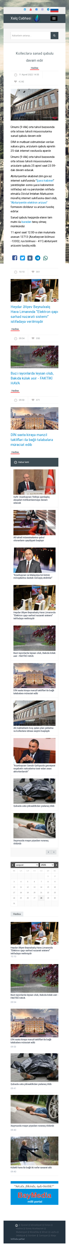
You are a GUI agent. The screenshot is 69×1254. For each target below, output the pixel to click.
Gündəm (32, 1235)
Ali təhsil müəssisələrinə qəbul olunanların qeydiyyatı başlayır (28, 539)
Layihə (53, 1232)
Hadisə (34, 68)
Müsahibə (34, 1232)
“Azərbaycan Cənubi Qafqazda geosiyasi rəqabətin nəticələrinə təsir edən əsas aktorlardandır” (34, 768)
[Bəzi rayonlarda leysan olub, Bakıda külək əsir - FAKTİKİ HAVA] (34, 358)
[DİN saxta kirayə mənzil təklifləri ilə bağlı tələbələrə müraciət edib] (34, 419)
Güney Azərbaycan (34, 1228)
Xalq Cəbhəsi (21, 18)
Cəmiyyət (43, 1235)
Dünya (47, 1225)
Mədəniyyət (21, 1232)
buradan (27, 222)
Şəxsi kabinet (45, 180)
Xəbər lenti (23, 462)
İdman (45, 1232)
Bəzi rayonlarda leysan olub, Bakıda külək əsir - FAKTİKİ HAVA (32, 378)
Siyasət (24, 1225)
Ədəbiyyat (20, 1235)
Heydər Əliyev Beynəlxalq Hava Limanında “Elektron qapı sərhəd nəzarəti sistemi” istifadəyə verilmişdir (34, 314)
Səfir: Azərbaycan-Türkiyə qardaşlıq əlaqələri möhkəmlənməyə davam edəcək (31, 500)
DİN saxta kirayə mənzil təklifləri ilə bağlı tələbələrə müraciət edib (32, 440)
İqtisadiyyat (36, 1225)
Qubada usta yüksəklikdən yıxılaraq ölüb (33, 806)
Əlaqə (53, 1235)
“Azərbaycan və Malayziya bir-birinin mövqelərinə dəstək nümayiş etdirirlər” (32, 576)
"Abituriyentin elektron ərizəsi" (29, 202)
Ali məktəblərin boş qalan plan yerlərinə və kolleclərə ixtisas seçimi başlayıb (33, 729)
